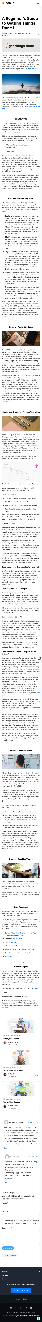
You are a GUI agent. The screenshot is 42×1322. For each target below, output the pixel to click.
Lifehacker (20, 946)
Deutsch (17, 1299)
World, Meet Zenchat (12, 1102)
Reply (6, 1148)
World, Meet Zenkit (11, 1039)
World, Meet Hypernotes (13, 1070)
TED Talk (13, 942)
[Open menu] (38, 3)
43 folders (8, 949)
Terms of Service (21, 1317)
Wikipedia (8, 956)
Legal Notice (24, 1315)
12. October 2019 (33, 1157)
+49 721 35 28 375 (22, 1290)
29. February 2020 (33, 1122)
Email (5, 1212)
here (36, 988)
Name (5, 1203)
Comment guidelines (9, 1255)
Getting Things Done (9, 56)
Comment (7, 1228)
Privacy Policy (32, 1315)
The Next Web (32, 69)
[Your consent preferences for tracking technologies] (38, 1318)
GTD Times (18, 939)
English (25, 1299)
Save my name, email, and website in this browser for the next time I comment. (22, 1221)
